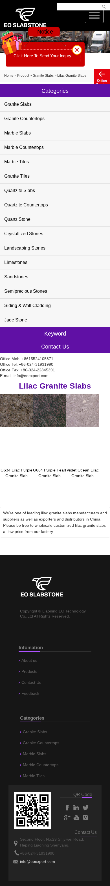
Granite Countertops (24, 118)
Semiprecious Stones (25, 291)
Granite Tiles (17, 176)
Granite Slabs (43, 76)
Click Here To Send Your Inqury (42, 55)
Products (29, 671)
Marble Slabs (17, 133)
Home (9, 76)
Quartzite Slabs (19, 190)
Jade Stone (15, 320)
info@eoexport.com (31, 375)
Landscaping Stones (24, 248)
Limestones (15, 262)
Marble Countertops (24, 147)
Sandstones (16, 276)
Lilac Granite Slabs (71, 76)
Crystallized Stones (23, 233)
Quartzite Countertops (26, 204)
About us (29, 660)
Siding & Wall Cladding (27, 305)
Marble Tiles (16, 161)
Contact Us (31, 682)
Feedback (30, 693)
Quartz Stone (17, 219)
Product (23, 76)
